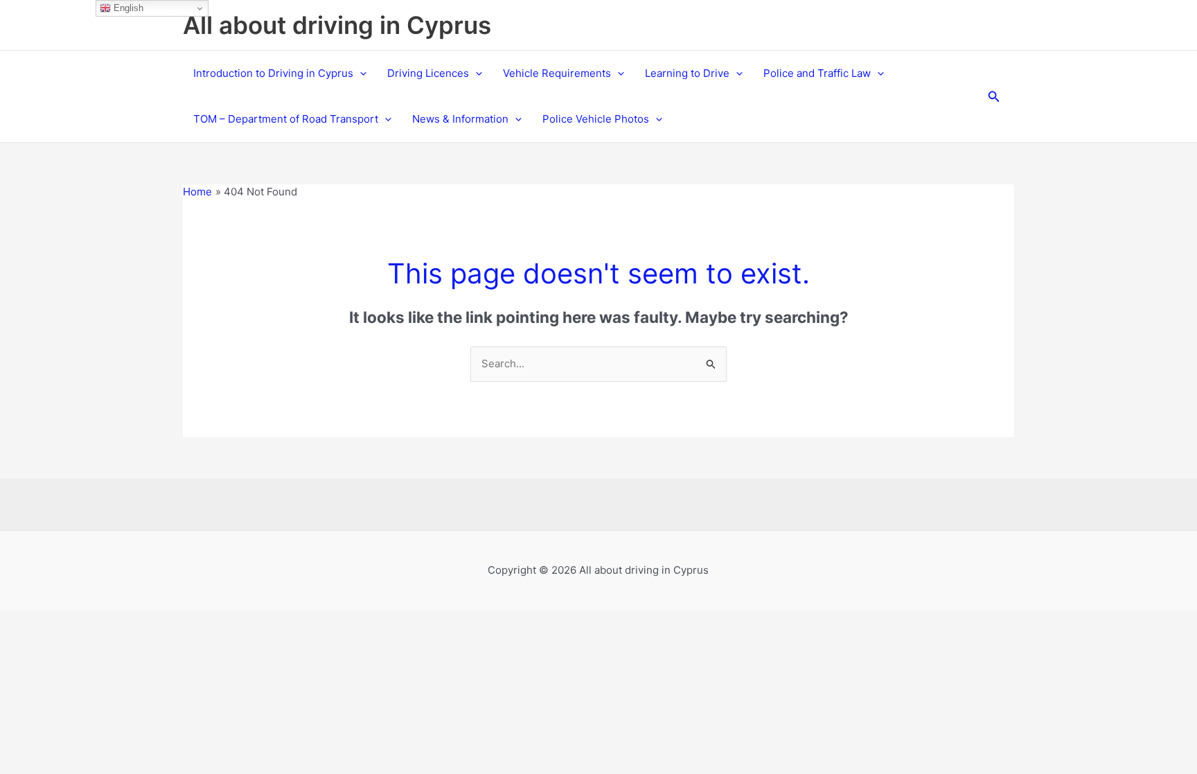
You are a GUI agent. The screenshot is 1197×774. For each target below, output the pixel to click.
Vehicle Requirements (557, 73)
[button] (359, 73)
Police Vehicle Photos (595, 118)
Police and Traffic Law (817, 73)
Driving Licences (428, 73)
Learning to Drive (687, 73)
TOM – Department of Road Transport (285, 118)
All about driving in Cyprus (337, 24)
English (127, 8)
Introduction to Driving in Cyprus (273, 73)
